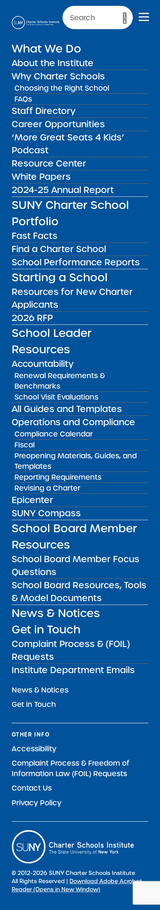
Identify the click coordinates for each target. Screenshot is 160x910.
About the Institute (53, 63)
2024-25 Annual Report (63, 190)
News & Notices (56, 613)
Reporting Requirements (57, 477)
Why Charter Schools (58, 76)
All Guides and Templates (67, 409)
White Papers (41, 176)
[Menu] (144, 18)
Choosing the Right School (61, 88)
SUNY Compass (46, 513)
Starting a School (60, 277)
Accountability (43, 364)
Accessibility (34, 749)
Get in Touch (46, 629)
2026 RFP (32, 318)
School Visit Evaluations (56, 397)
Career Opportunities (58, 124)
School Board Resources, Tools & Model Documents (79, 591)
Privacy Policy (36, 803)
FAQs (23, 99)
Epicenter (32, 500)
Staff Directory (44, 111)
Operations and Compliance (73, 422)
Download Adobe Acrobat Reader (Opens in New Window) (77, 885)
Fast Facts (34, 236)
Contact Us (32, 788)
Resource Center (49, 163)
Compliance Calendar (53, 434)
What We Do (46, 48)
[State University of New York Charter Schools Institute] (35, 22)
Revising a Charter (47, 488)
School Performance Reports (76, 262)
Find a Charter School (59, 249)
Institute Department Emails (73, 670)
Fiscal (24, 445)
